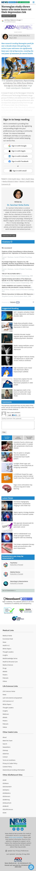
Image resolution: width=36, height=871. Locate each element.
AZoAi (4, 813)
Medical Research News (10, 181)
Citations (6, 242)
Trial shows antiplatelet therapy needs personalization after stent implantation (24, 546)
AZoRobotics (7, 793)
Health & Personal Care (10, 662)
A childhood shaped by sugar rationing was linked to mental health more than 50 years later (24, 476)
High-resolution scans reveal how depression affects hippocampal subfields (23, 370)
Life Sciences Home (9, 691)
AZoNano (6, 783)
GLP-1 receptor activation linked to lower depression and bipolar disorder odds (24, 314)
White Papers (7, 649)
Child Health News (14, 179)
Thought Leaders (8, 652)
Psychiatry (13, 563)
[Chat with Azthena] (31, 867)
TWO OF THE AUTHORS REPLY (11, 273)
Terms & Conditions (9, 760)
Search (5, 744)
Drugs (5, 668)
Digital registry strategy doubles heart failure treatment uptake (24, 513)
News (4, 642)
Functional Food (8, 639)
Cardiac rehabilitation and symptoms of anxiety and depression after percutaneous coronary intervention (16, 286)
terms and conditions (16, 837)
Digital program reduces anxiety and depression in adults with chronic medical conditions (24, 358)
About (5, 737)
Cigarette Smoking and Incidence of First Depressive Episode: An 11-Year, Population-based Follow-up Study (17, 279)
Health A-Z (6, 645)
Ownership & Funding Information (14, 770)
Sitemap (5, 750)
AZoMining (6, 800)
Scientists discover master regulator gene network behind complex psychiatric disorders (24, 336)
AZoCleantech (7, 787)
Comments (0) (5, 184)
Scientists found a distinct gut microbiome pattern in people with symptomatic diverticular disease (23, 445)
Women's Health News (26, 181)
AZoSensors (6, 796)
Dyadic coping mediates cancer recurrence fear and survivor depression (24, 347)
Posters (5, 675)
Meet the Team (7, 740)
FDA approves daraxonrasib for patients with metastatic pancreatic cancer (24, 525)
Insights (5, 655)
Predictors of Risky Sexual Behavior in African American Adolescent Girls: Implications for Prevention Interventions (18, 252)
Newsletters (6, 747)
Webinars (6, 714)
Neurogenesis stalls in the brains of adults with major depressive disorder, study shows (22, 393)
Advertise (6, 754)
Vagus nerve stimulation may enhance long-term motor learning (23, 487)
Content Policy (7, 767)
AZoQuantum (7, 803)
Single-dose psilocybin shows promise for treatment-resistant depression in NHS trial (24, 325)
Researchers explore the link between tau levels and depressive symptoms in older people (23, 382)
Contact (5, 757)
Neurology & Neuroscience (19, 581)
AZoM (4, 780)
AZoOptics (6, 790)
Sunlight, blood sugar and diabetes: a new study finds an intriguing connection (23, 465)
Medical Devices (8, 665)
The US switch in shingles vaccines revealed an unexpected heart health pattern (22, 456)
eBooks (5, 671)
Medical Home (7, 636)
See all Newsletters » (9, 590)
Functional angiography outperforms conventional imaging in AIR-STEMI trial (22, 503)
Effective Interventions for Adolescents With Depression (17, 294)
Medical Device (15, 572)
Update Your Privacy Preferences (18, 851)
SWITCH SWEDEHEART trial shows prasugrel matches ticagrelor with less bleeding (23, 535)
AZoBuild (5, 806)
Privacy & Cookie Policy (10, 763)
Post (3, 432)
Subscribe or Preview (17, 565)
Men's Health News (28, 179)
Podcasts (5, 678)
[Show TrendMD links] (33, 302)
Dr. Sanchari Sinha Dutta (18, 205)
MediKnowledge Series (10, 658)
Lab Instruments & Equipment (12, 698)
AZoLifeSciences (8, 809)
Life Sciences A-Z (8, 701)
